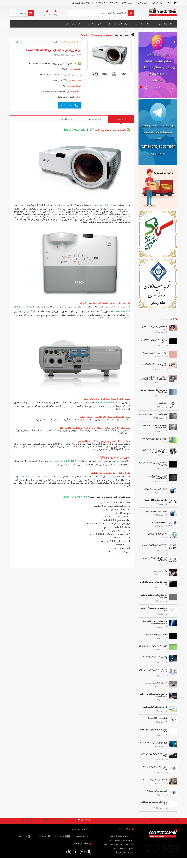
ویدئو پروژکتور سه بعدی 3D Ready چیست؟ (155, 657)
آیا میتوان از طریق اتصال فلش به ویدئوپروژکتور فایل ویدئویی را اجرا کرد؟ (154, 377)
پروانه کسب (163, 403)
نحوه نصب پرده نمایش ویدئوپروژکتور (154, 352)
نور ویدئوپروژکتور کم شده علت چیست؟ (153, 742)
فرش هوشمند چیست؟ (159, 570)
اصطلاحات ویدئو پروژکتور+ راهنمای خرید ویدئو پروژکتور (153, 463)
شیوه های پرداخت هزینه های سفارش (118, 844)
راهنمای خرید (156, 2)
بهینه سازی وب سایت (163, 850)
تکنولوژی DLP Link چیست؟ (157, 718)
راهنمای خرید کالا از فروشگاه (121, 836)
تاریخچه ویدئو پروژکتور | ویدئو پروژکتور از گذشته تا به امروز (153, 426)
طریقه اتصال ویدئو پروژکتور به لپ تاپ (154, 779)
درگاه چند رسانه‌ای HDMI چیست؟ (155, 500)
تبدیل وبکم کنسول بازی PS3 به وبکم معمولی (154, 340)
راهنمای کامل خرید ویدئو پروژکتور (155, 634)
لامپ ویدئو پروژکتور (72, 23)
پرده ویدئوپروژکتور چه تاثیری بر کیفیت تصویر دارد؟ (154, 596)
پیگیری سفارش (127, 2)
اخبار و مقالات (101, 2)
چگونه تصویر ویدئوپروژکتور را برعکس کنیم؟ (154, 327)
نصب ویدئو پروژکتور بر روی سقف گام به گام (153, 583)
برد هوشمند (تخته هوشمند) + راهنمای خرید (154, 609)
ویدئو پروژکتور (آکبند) (142, 23)
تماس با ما (114, 2)
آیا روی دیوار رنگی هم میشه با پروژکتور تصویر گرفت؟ (154, 391)
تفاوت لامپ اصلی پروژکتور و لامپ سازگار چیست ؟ (153, 670)
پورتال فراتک (146, 850)
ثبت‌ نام (47, 14)
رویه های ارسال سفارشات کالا (121, 840)
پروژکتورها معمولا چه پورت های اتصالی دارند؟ (153, 754)
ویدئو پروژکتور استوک (165, 23)
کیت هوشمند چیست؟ (159, 522)
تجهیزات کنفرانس (94, 23)
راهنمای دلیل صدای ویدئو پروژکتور (155, 488)
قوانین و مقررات (142, 2)
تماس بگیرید (66, 105)
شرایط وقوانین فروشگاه (124, 852)
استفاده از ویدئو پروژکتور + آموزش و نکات (154, 545)
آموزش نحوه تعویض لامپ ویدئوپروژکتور (153, 645)
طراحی (174, 850)
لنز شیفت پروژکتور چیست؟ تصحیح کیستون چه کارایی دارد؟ (155, 450)
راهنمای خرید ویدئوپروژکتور (157, 533)
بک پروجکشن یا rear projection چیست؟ (152, 414)
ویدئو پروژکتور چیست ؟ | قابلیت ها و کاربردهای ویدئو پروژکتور (154, 622)
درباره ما (168, 2)
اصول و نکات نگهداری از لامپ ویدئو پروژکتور (155, 767)
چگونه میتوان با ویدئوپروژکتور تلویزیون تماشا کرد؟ (154, 364)
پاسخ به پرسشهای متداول (123, 848)
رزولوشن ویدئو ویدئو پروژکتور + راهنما (154, 438)
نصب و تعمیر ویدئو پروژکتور (82, 2)
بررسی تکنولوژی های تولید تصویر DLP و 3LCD (153, 730)
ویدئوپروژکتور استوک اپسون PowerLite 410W (96, 35)
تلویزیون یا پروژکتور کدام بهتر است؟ (154, 707)
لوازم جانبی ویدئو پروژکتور (117, 23)
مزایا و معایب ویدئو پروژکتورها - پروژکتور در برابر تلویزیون (153, 695)
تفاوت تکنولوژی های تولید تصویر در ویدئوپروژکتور (155, 558)
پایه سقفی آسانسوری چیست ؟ (156, 682)
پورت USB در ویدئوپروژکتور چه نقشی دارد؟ (154, 803)
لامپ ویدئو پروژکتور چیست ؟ (157, 790)
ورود (55, 14)
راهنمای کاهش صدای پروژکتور (156, 511)
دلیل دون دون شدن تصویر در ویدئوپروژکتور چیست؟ (157, 476)
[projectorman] (163, 13)
